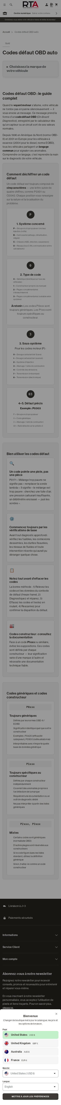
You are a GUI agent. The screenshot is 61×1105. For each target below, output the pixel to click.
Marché (6, 1068)
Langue (6, 1081)
